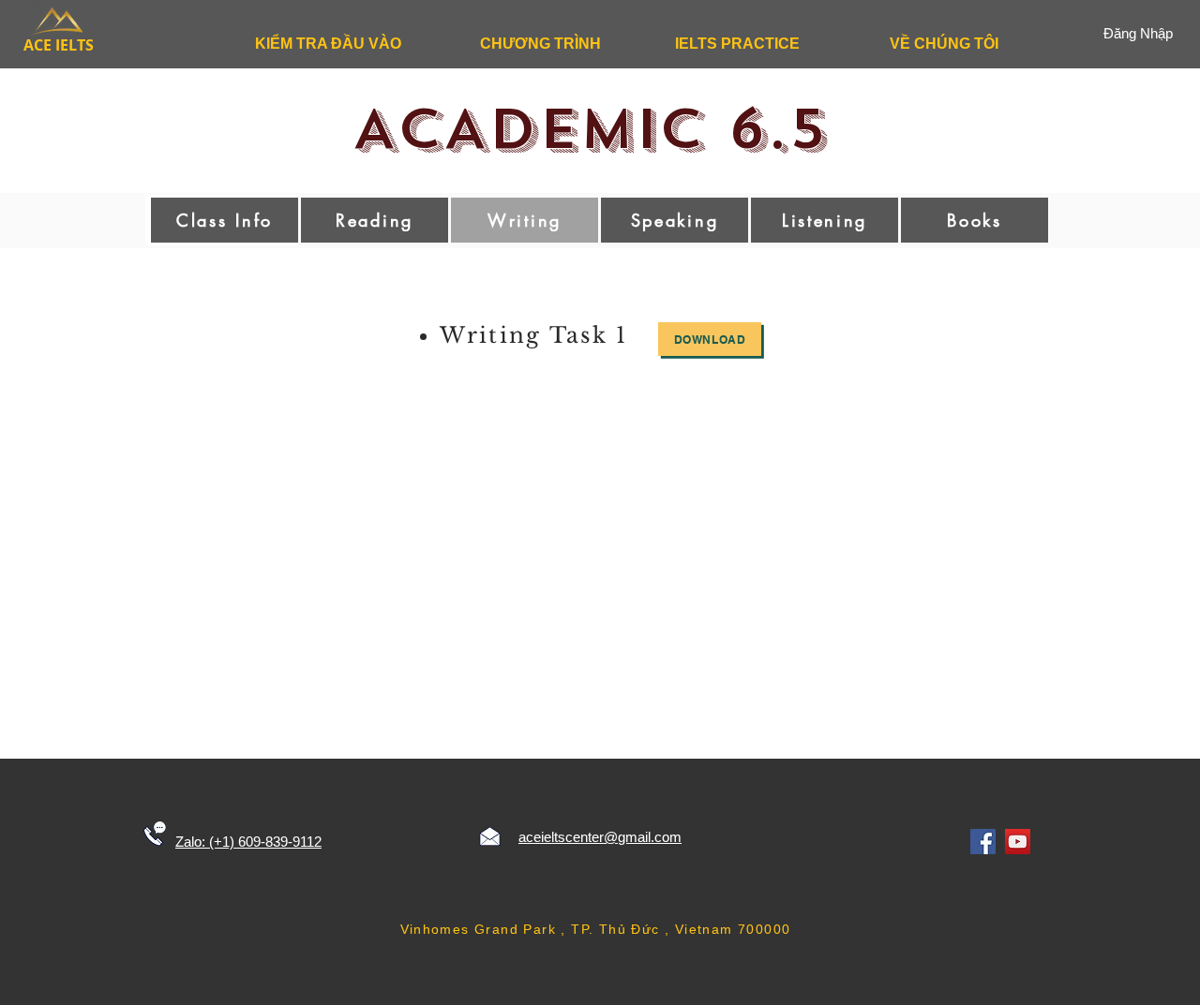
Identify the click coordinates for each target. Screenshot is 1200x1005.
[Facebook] (983, 841)
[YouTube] (1017, 841)
